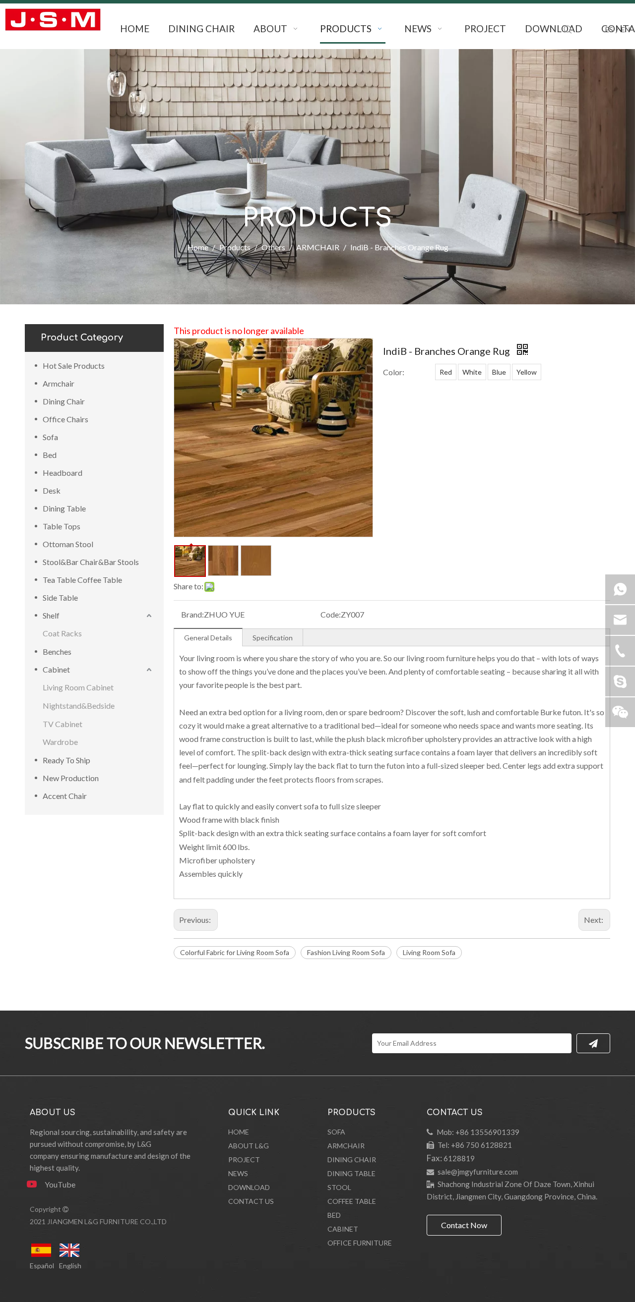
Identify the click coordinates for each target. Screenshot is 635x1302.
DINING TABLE (351, 1173)
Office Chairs (65, 419)
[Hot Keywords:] (568, 30)
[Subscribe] (593, 1043)
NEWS (238, 1173)
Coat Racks (62, 633)
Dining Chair (64, 401)
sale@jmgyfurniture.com (478, 1171)
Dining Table (64, 508)
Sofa (50, 437)
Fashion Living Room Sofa (346, 952)
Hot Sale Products (74, 365)
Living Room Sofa (429, 952)
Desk (52, 490)
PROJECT (244, 1159)
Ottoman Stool (68, 544)
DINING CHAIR (351, 1159)
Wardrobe (60, 741)
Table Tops (61, 526)
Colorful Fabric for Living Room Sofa (234, 952)
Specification (273, 637)
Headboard (62, 472)
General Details (208, 637)
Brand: (192, 614)
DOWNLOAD (249, 1187)
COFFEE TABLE (351, 1201)
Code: (330, 614)
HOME (238, 1132)
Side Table (60, 597)
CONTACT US (251, 1201)
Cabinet (56, 669)
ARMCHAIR (346, 1145)
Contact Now (464, 1225)
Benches (57, 651)
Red (446, 372)
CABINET (342, 1229)
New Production (71, 778)
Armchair (58, 383)
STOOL (339, 1187)
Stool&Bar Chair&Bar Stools (91, 561)
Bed (50, 454)
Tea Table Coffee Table (82, 579)
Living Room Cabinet (78, 687)
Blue (499, 372)
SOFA (336, 1132)
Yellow (526, 372)
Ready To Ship (66, 760)
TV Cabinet (62, 724)
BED (334, 1215)
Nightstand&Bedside (79, 705)
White (472, 372)
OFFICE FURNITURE (359, 1243)
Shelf (51, 615)
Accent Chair (65, 795)
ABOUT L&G (248, 1145)
